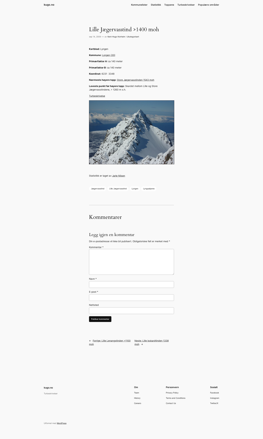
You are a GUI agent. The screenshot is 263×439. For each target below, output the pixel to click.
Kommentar (96, 247)
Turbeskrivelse (97, 96)
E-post (93, 291)
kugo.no (49, 4)
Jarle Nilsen (118, 175)
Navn (93, 278)
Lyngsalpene (149, 188)
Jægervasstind (97, 188)
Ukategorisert (133, 36)
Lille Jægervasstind (118, 188)
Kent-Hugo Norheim (116, 36)
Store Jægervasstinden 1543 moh (135, 80)
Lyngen (135, 188)
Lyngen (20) (108, 55)
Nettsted (94, 305)
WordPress (61, 423)
